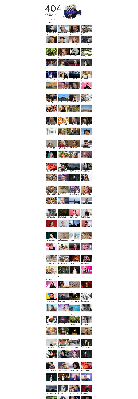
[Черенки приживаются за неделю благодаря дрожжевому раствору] (74, 390)
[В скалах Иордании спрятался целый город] (74, 260)
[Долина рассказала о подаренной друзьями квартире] (63, 202)
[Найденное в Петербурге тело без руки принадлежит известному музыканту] (86, 378)
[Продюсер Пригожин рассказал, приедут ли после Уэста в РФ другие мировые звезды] (86, 202)
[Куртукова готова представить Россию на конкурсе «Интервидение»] (86, 271)
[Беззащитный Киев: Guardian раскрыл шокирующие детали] (74, 168)
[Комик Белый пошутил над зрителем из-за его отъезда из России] (63, 306)
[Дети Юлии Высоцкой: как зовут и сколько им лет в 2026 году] (74, 41)
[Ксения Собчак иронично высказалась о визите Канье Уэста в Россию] (63, 329)
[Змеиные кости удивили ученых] (86, 237)
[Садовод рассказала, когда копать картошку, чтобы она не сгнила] (63, 271)
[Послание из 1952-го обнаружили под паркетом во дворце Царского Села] (74, 355)
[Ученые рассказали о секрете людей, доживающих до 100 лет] (51, 145)
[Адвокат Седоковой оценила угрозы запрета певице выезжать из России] (74, 156)
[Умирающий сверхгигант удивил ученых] (86, 317)
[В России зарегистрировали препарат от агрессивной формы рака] (51, 294)
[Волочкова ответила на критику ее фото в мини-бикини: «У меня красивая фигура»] (74, 248)
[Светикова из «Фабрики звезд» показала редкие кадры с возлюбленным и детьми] (86, 122)
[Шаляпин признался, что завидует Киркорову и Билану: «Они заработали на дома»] (63, 355)
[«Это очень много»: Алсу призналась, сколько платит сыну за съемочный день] (86, 87)
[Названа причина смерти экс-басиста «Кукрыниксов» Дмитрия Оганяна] (51, 214)
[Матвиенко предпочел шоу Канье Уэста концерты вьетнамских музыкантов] (51, 329)
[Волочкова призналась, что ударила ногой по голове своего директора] (74, 64)
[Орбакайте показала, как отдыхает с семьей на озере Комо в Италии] (86, 133)
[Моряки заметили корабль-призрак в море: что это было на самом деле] (86, 110)
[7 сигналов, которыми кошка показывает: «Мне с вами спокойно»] (74, 317)
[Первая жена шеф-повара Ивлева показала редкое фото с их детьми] (63, 41)
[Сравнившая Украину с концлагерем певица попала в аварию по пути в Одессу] (74, 191)
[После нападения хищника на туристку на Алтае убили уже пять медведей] (74, 367)
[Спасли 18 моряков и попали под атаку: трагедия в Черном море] (74, 76)
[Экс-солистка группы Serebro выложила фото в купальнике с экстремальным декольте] (74, 271)
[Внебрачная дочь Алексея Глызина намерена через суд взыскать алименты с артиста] (51, 76)
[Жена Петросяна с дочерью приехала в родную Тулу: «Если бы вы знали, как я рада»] (74, 283)
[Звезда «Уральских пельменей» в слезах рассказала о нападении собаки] (74, 87)
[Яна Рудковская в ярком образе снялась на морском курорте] (86, 214)
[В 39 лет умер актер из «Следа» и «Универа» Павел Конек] (74, 122)
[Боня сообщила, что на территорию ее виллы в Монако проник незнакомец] (86, 179)
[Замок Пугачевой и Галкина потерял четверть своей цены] (74, 329)
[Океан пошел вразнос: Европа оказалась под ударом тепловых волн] (74, 378)
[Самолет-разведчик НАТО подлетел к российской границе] (74, 53)
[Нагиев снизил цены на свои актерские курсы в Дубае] (86, 225)
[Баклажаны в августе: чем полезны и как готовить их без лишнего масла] (51, 390)
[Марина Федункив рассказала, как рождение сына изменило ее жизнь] (86, 191)
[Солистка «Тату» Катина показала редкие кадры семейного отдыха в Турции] (51, 225)
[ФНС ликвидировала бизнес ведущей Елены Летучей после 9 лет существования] (86, 283)
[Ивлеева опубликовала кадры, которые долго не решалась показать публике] (63, 168)
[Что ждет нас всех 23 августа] (63, 390)
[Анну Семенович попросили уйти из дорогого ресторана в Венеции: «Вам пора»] (86, 355)
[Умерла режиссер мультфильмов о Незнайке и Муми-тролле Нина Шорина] (51, 378)
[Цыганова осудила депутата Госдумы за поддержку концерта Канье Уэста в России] (51, 41)
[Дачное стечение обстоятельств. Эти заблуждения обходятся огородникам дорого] (74, 110)
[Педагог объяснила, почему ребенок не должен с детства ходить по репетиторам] (51, 260)
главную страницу (52, 19)
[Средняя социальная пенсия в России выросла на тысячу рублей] (63, 260)
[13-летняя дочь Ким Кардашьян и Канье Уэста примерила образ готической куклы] (51, 156)
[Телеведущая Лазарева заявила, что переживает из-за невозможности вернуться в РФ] (74, 237)
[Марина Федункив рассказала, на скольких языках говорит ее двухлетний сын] (63, 64)
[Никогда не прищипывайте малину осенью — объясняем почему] (51, 53)
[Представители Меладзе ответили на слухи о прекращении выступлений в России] (51, 340)
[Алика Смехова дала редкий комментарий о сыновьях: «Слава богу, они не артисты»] (51, 237)
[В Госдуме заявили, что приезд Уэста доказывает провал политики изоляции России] (74, 133)
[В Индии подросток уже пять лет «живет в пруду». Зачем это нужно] (86, 53)
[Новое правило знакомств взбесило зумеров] (51, 317)
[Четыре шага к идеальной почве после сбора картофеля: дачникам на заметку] (51, 99)
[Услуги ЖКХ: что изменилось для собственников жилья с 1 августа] (86, 41)
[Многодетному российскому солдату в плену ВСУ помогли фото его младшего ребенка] (86, 30)
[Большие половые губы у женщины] (86, 99)
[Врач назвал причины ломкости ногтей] (63, 191)
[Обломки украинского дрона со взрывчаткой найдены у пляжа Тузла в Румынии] (74, 202)
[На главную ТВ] (2, 1)
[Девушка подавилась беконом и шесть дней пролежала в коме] (51, 133)
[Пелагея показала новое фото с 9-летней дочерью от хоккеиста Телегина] (63, 53)
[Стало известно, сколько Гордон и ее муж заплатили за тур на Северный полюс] (86, 156)
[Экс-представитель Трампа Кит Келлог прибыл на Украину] (63, 340)
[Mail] (1, 1)
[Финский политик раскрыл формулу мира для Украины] (63, 283)
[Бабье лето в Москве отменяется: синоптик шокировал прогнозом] (86, 390)
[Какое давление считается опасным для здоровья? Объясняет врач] (86, 367)
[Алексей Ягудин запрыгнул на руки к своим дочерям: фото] (86, 294)
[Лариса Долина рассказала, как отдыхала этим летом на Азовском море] (86, 260)
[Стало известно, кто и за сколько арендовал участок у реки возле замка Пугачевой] (63, 133)
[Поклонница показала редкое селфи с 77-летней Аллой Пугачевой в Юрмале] (51, 122)
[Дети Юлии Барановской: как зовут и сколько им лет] (63, 87)
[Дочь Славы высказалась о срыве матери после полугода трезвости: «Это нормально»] (63, 179)
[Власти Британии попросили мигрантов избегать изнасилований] (51, 87)
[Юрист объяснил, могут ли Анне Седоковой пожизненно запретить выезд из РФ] (74, 99)
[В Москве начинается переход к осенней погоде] (74, 225)
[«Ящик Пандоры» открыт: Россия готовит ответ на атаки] (63, 99)
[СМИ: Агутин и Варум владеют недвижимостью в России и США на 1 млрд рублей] (86, 76)
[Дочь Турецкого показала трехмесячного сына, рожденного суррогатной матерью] (63, 110)
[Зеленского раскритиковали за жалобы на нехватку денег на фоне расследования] (86, 145)
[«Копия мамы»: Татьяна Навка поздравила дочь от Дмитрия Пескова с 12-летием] (74, 179)
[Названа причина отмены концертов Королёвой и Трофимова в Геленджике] (51, 355)
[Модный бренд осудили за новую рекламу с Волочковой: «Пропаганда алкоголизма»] (63, 225)
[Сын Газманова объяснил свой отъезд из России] (51, 30)
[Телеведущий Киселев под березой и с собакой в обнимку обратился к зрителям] (74, 30)
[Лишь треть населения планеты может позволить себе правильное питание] (63, 156)
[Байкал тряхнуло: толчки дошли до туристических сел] (51, 283)
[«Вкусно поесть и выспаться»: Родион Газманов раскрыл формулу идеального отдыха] (74, 214)
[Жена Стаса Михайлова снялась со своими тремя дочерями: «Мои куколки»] (63, 76)
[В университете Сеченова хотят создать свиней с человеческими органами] (51, 179)
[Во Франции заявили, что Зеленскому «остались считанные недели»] (51, 367)
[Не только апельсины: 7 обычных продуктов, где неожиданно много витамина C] (63, 122)
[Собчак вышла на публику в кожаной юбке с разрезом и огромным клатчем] (74, 294)
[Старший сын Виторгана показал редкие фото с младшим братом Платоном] (51, 110)
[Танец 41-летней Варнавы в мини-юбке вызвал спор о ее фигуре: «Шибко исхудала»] (63, 237)
